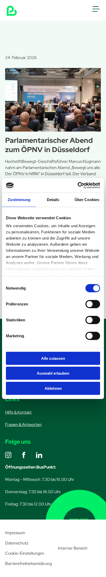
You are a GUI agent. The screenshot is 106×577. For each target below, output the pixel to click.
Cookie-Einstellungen (24, 553)
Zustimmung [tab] (19, 199)
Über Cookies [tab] (87, 199)
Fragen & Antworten (23, 424)
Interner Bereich (72, 548)
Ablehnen (53, 388)
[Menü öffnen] (96, 9)
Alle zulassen (53, 358)
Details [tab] (53, 199)
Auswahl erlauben (53, 373)
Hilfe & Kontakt (18, 412)
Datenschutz (16, 543)
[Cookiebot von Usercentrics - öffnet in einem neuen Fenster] (77, 185)
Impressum (15, 532)
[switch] (92, 304)
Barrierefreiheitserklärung (28, 563)
